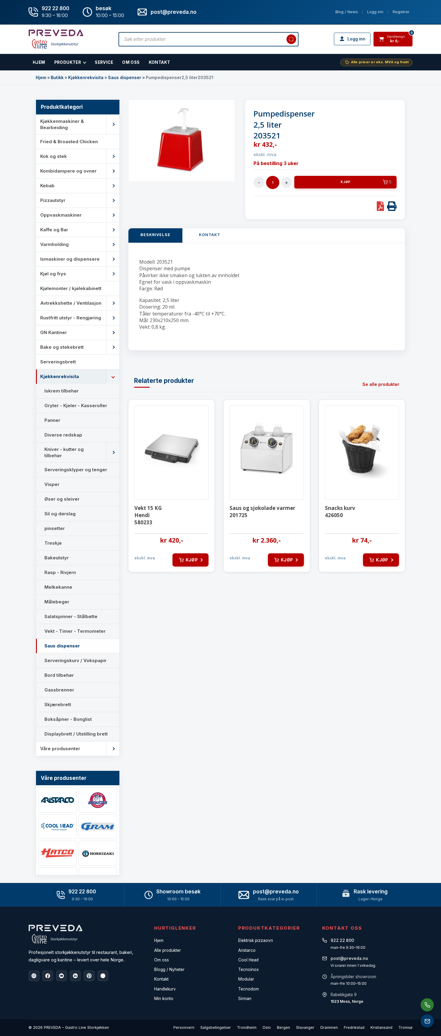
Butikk (57, 77)
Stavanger (305, 1027)
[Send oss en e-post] (427, 1021)
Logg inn (375, 11)
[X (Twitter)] (103, 975)
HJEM (39, 62)
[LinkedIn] (75, 975)
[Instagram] (33, 975)
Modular (246, 979)
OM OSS (131, 62)
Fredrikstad (354, 1027)
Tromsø (405, 1027)
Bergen (283, 1027)
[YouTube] (61, 975)
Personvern (183, 1027)
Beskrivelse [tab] (155, 234)
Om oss (161, 960)
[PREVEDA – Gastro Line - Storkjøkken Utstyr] (55, 934)
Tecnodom (248, 989)
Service (104, 62)
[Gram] (98, 826)
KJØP (345, 182)
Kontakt (159, 62)
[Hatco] (57, 853)
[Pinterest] (89, 975)
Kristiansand (381, 1027)
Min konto (163, 998)
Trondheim (246, 1027)
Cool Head (248, 960)
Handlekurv (165, 989)
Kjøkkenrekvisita (86, 77)
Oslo (266, 1027)
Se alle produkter (380, 384)
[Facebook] (47, 975)
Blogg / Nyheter (169, 969)
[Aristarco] (57, 800)
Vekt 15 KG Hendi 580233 (148, 515)
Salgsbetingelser (215, 1027)
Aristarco (247, 950)
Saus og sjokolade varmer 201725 (262, 512)
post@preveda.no (276, 892)
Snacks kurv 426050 (340, 512)
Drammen (329, 1027)
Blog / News (346, 11)
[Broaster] (98, 800)
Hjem (41, 77)
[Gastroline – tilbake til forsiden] (55, 39)
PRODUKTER (67, 62)
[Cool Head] (57, 826)
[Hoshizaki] (98, 853)
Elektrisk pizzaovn (255, 940)
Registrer (401, 11)
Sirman (244, 998)
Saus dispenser (124, 77)
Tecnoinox (248, 969)
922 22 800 (55, 8)
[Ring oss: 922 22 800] (427, 1004)
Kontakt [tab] (209, 234)
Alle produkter (167, 950)
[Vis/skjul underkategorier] (112, 124)
